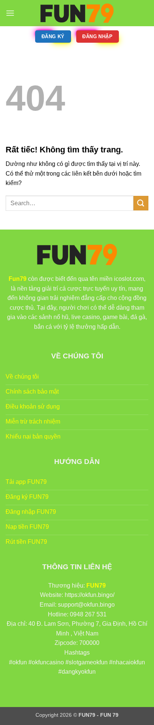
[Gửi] (140, 203)
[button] (10, 13)
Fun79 (18, 279)
